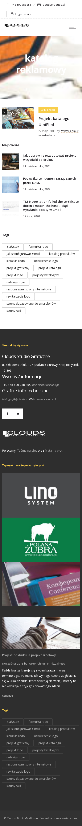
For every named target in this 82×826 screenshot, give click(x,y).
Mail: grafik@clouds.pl (15, 399)
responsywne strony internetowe (29, 289)
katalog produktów (62, 254)
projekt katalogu (49, 268)
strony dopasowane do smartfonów (31, 303)
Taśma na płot (27, 450)
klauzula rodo (16, 261)
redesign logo (16, 282)
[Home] (16, 27)
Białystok (13, 247)
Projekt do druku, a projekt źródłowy (29, 655)
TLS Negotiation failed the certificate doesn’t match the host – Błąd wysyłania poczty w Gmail (51, 205)
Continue (7, 695)
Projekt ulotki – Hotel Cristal (41, 600)
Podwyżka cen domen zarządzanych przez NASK (49, 180)
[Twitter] (18, 413)
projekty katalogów (45, 275)
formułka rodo (38, 247)
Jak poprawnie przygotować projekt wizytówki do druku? (49, 157)
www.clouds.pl (46, 399)
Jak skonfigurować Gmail (23, 254)
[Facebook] (7, 413)
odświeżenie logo (46, 261)
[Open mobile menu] (73, 27)
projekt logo (15, 275)
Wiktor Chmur (69, 131)
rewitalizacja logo (18, 296)
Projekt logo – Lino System (41, 511)
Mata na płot (53, 450)
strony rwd (14, 311)
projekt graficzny (18, 268)
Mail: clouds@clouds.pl (45, 385)
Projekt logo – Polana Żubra (41, 555)
